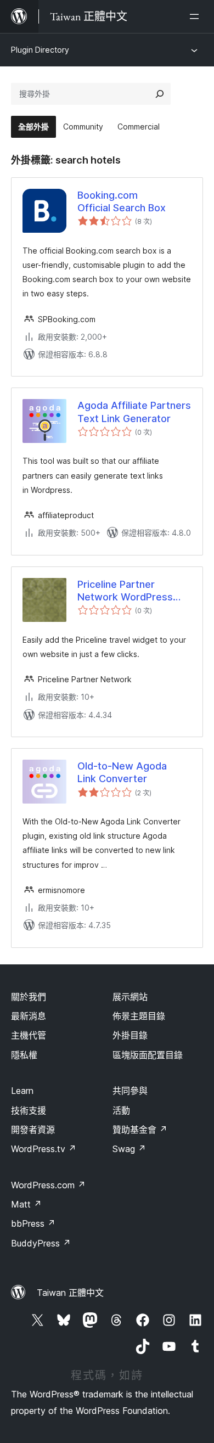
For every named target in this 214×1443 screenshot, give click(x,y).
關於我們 (28, 996)
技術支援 (28, 1110)
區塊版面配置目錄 (147, 1054)
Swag (129, 1148)
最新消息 (28, 1015)
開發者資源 (33, 1129)
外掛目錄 (130, 1035)
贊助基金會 (139, 1129)
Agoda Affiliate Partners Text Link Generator (134, 412)
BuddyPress (41, 1243)
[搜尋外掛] (160, 94)
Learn (22, 1090)
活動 (121, 1110)
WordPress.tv (43, 1148)
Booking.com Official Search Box (121, 201)
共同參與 (130, 1090)
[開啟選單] (196, 16)
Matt (26, 1204)
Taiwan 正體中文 (70, 1292)
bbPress (33, 1223)
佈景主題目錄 (138, 1015)
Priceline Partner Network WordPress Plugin (125, 591)
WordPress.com (48, 1185)
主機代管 (28, 1035)
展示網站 (130, 996)
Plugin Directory (40, 49)
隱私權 (24, 1054)
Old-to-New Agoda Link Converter (122, 772)
